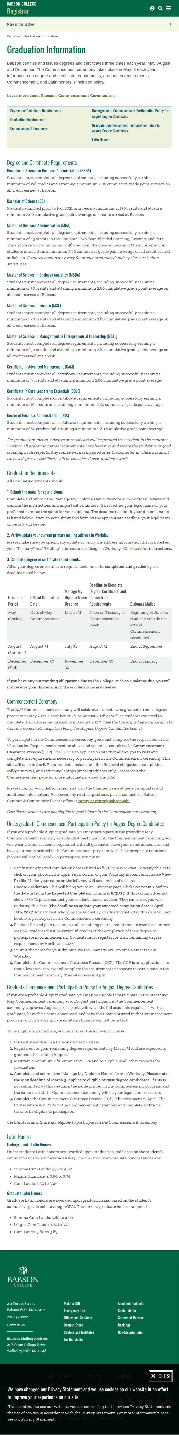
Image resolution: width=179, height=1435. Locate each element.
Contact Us (16, 1325)
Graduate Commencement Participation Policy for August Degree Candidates (126, 127)
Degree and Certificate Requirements (35, 110)
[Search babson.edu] (160, 8)
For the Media (73, 1339)
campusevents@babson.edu (104, 800)
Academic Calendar (131, 1303)
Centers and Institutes (79, 1332)
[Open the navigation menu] (168, 8)
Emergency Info (74, 1310)
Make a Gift (72, 1303)
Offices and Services (78, 1317)
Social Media (127, 1310)
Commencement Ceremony (28, 128)
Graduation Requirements (27, 119)
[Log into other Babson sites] (152, 8)
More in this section (50, 24)
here (137, 548)
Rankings (124, 1325)
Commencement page (27, 777)
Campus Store (73, 1325)
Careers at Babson (130, 1317)
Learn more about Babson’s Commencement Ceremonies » (61, 95)
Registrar (18, 10)
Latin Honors (100, 139)
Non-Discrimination (131, 1332)
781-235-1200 (17, 1317)
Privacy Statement (37, 1419)
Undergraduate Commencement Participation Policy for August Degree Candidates (130, 113)
